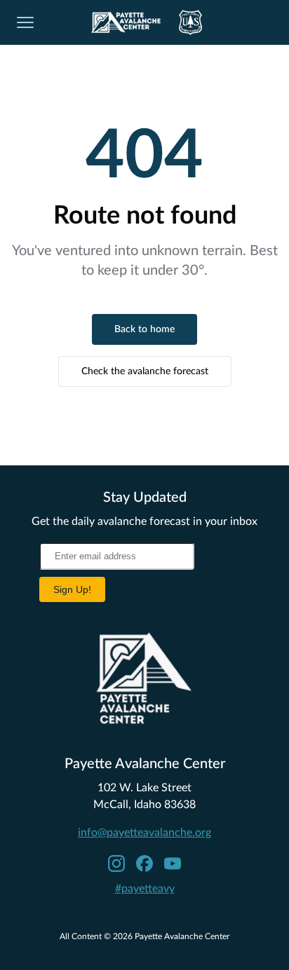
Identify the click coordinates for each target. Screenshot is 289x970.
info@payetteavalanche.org (144, 832)
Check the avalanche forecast (144, 371)
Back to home (144, 329)
